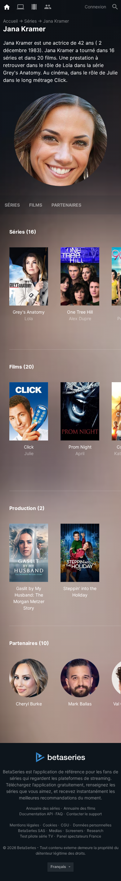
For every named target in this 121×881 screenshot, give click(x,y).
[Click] (28, 411)
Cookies (50, 825)
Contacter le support (84, 814)
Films (35, 205)
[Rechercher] (115, 7)
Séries (30, 21)
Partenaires (66, 205)
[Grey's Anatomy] (28, 276)
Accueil (10, 21)
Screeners (74, 830)
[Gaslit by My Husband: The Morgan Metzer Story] (28, 553)
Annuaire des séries (43, 808)
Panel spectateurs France (79, 836)
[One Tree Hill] (79, 276)
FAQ (59, 814)
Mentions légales (24, 825)
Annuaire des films (79, 808)
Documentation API (36, 814)
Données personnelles (92, 825)
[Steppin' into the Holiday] (79, 553)
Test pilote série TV (36, 836)
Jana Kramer (56, 21)
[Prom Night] (79, 411)
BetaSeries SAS (31, 830)
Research (95, 830)
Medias (55, 830)
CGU (65, 825)
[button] (28, 686)
